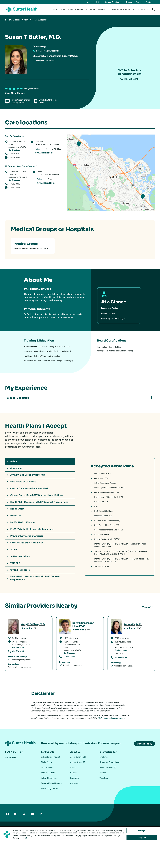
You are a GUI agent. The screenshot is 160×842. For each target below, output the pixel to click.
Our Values (74, 783)
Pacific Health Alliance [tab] (22, 522)
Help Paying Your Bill (49, 788)
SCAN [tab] (13, 549)
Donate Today (144, 743)
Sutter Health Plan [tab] (20, 556)
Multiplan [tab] (15, 515)
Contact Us (150, 2)
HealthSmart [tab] (17, 509)
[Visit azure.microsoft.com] (74, 209)
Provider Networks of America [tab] (26, 536)
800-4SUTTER (14, 751)
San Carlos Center (15, 136)
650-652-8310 (14, 184)
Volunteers (103, 778)
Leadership (74, 778)
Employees (103, 757)
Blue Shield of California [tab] (23, 481)
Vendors (102, 772)
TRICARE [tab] (15, 563)
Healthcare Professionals (109, 762)
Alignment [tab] (16, 468)
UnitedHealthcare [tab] (20, 570)
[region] (111, 173)
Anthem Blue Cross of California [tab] (27, 475)
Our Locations (47, 767)
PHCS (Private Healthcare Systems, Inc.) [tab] (32, 529)
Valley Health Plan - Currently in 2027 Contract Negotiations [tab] (35, 578)
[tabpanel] (120, 516)
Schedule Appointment (50, 757)
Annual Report (78, 762)
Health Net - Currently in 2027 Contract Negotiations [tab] (39, 502)
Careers (139, 2)
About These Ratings (14, 93)
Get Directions (14, 150)
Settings (141, 830)
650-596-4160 (131, 79)
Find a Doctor (46, 762)
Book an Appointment (114, 2)
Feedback (151, 209)
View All (146, 607)
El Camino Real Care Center (20, 166)
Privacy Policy (20, 838)
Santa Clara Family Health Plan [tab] (26, 542)
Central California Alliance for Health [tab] (30, 488)
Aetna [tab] (13, 461)
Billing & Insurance (48, 778)
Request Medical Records (51, 783)
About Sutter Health (78, 757)
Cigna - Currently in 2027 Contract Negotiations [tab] (36, 495)
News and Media (108, 767)
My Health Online (94, 2)
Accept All (142, 837)
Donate (129, 2)
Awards (73, 767)
